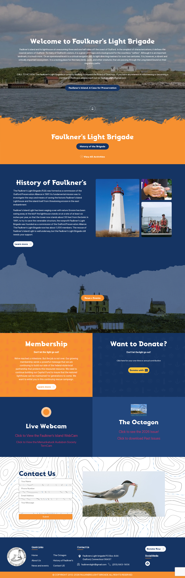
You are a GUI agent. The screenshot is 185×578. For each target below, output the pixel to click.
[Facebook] (147, 563)
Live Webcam (46, 426)
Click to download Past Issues (138, 438)
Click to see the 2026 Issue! (139, 432)
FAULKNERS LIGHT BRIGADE (94, 574)
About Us (36, 560)
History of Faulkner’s (63, 560)
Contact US (59, 565)
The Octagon (139, 422)
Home (35, 555)
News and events (40, 565)
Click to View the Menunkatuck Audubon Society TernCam (46, 443)
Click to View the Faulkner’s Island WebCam (46, 435)
